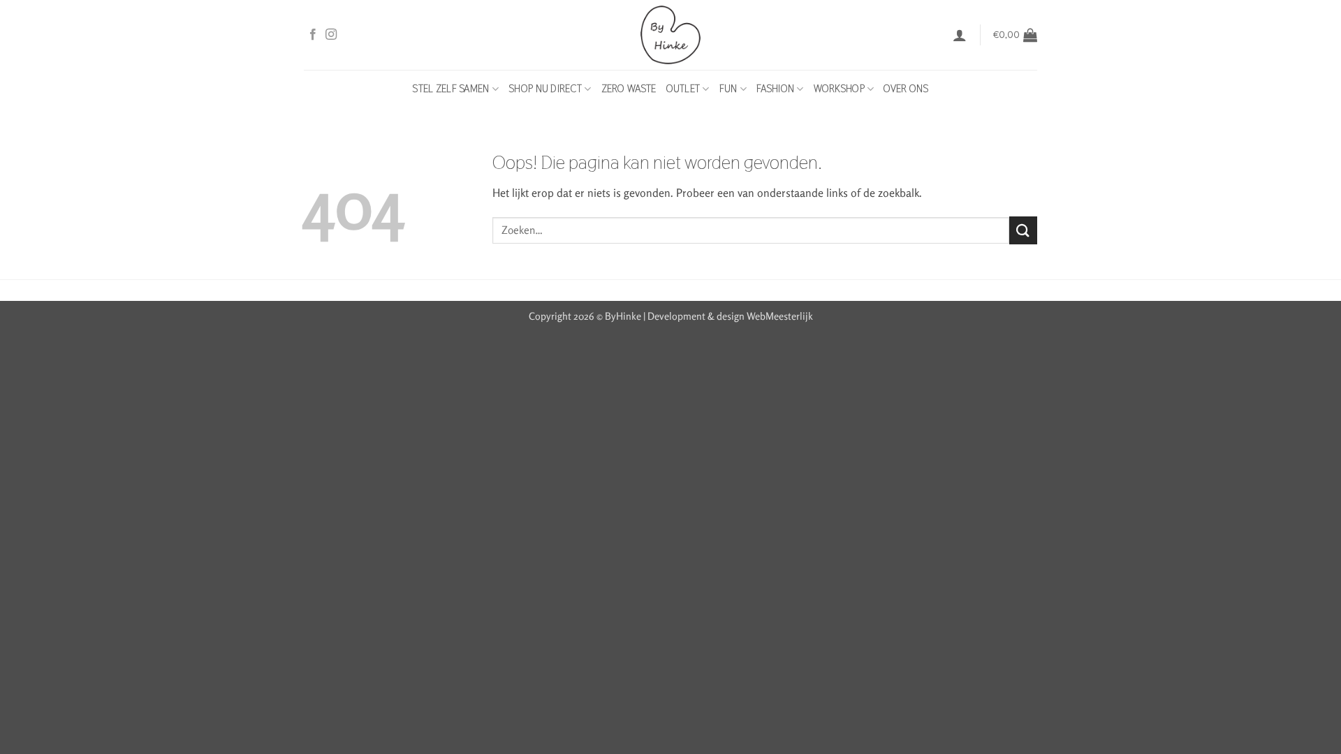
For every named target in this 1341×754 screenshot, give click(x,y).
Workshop (839, 88)
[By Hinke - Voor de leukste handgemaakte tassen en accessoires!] (671, 35)
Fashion (775, 88)
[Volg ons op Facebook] (312, 35)
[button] (960, 35)
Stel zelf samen (450, 88)
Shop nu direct (545, 88)
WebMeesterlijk (780, 316)
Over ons (906, 88)
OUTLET (683, 88)
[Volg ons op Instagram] (331, 35)
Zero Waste (629, 88)
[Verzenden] (1023, 230)
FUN (728, 88)
